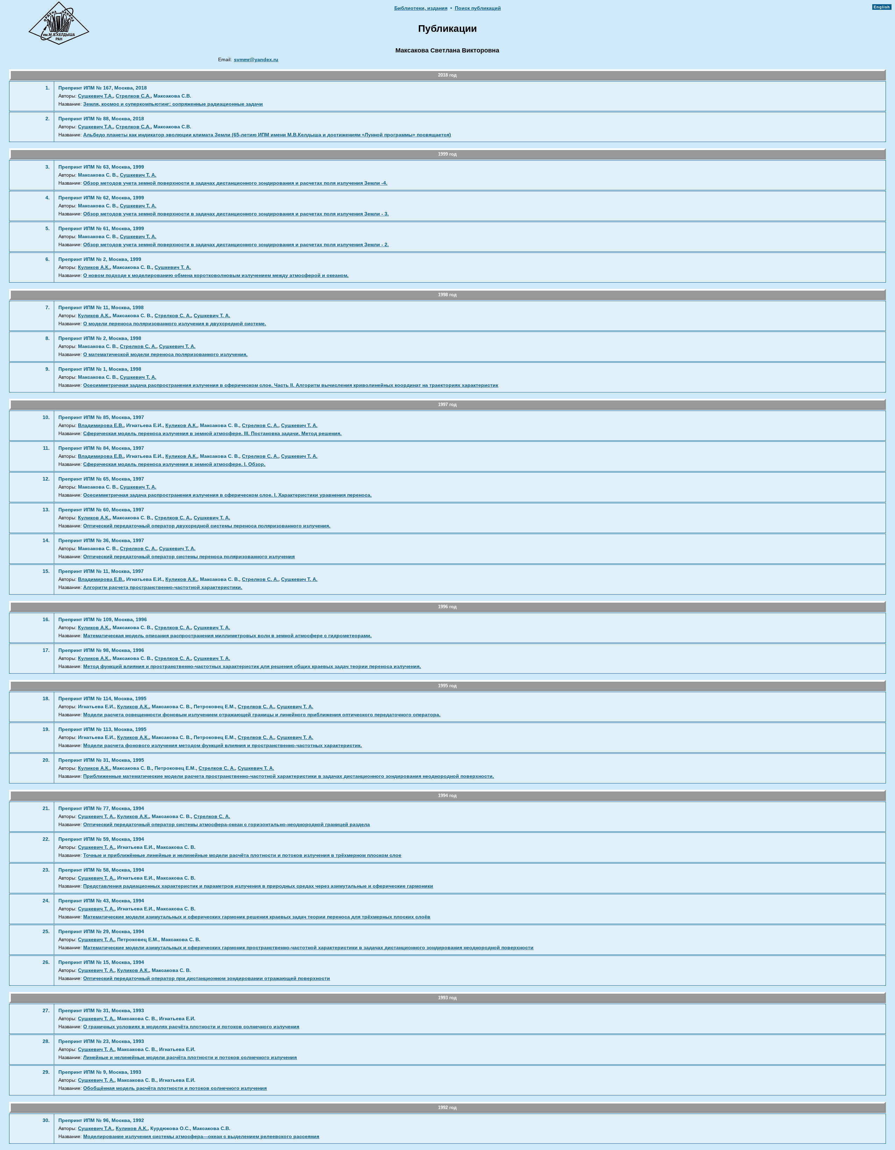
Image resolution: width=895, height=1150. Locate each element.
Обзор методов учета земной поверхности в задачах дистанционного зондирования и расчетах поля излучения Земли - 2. (236, 244)
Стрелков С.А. (133, 96)
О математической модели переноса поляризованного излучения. (165, 354)
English (882, 7)
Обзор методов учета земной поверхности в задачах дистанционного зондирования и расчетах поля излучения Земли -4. (235, 183)
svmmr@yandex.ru (256, 59)
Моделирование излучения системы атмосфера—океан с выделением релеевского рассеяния (201, 1136)
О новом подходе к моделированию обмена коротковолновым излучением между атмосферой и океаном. (216, 275)
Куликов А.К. (94, 267)
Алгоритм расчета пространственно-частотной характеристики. (162, 587)
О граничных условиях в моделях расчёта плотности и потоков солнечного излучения (191, 1026)
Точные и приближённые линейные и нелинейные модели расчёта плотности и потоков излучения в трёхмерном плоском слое (242, 855)
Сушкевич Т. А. (138, 175)
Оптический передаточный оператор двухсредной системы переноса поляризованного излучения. (206, 525)
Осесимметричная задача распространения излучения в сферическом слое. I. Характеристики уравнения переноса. (227, 495)
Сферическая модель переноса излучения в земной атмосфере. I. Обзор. (174, 464)
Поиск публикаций (478, 8)
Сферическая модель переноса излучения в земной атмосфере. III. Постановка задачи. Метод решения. (212, 433)
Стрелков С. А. (173, 315)
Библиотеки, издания (421, 8)
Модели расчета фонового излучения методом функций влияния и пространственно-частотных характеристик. (222, 745)
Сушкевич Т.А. (95, 96)
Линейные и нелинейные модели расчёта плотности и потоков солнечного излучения (190, 1057)
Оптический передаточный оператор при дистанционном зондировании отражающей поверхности (206, 978)
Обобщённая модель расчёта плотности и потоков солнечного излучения (175, 1088)
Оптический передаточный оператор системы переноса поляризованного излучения (189, 556)
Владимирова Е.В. (100, 425)
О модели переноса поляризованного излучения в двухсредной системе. (174, 323)
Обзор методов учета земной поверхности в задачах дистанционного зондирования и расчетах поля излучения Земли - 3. (236, 213)
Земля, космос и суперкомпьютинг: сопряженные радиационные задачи (173, 104)
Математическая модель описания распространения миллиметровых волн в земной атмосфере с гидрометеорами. (227, 635)
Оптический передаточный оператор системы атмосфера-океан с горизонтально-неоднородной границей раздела (226, 824)
